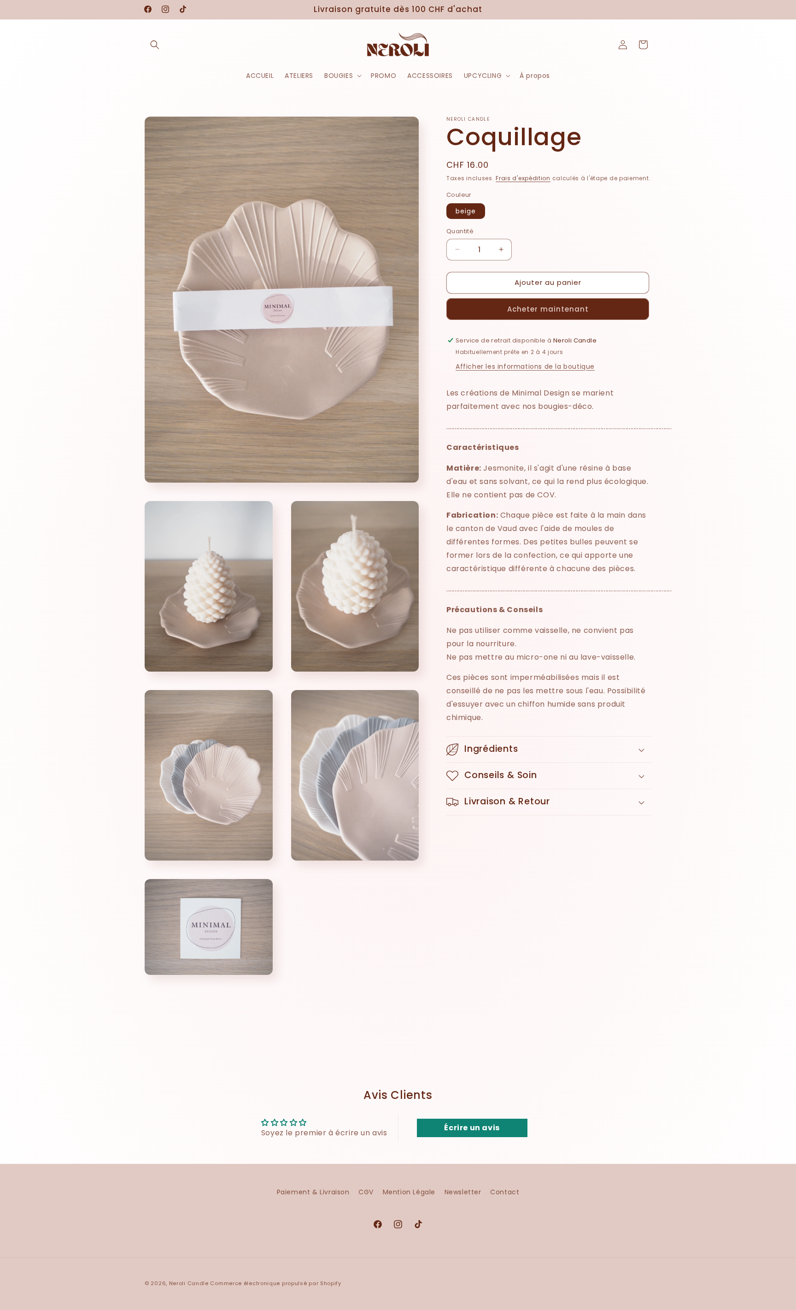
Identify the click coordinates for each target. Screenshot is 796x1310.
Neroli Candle (189, 1283)
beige (466, 211)
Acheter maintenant (548, 309)
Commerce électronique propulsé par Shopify (275, 1283)
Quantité (460, 231)
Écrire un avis (471, 1127)
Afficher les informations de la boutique (525, 366)
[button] (155, 45)
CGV (366, 1192)
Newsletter (463, 1192)
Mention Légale (409, 1192)
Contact (504, 1192)
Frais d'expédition (523, 178)
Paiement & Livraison (313, 1192)
